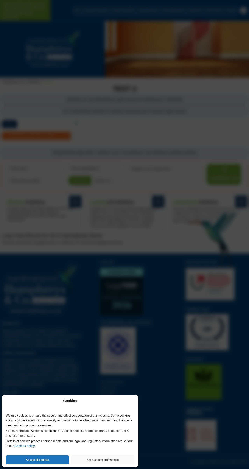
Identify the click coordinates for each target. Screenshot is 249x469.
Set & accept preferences (103, 459)
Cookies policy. (24, 446)
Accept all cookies (37, 459)
